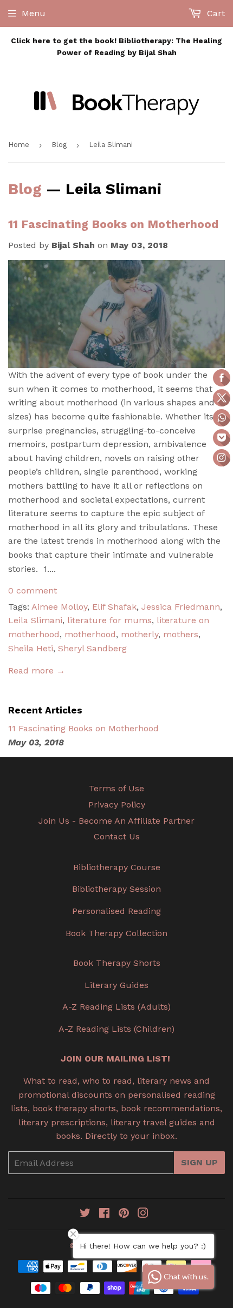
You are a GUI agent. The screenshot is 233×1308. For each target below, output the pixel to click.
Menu (34, 13)
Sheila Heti (30, 648)
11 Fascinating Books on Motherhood (113, 224)
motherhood (90, 634)
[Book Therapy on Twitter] (85, 1214)
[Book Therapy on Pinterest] (124, 1214)
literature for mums (109, 620)
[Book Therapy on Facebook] (104, 1214)
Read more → (36, 670)
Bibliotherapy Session (116, 889)
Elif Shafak (114, 607)
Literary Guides (116, 985)
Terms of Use (116, 788)
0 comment (32, 590)
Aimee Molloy (59, 607)
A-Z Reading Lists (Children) (116, 1029)
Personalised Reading (116, 911)
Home (18, 145)
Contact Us (117, 836)
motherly (139, 634)
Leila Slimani (35, 620)
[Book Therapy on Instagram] (143, 1214)
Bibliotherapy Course (116, 867)
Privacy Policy (116, 804)
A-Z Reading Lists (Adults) (116, 1007)
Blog (59, 145)
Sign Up (199, 1162)
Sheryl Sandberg (92, 648)
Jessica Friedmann (180, 607)
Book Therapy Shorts (116, 963)
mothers (180, 634)
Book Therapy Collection (116, 933)
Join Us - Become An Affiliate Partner (116, 821)
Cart (214, 13)
